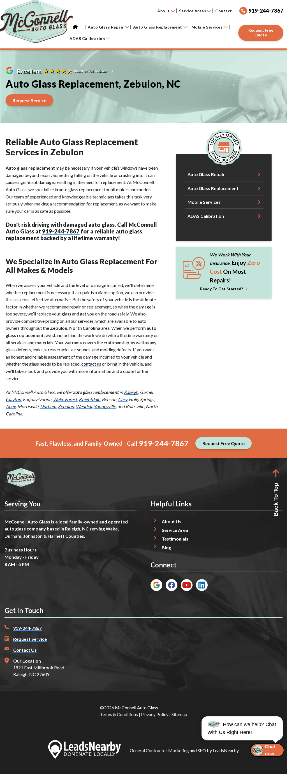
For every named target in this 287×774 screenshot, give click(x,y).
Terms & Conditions (119, 714)
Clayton (13, 399)
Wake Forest (65, 399)
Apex (11, 406)
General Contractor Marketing (159, 750)
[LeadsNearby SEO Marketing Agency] (84, 750)
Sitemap (179, 714)
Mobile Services (207, 27)
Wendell (84, 406)
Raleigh (131, 392)
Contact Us (25, 650)
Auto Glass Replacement (157, 27)
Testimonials (175, 538)
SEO (202, 750)
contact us (91, 363)
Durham (48, 406)
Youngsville (105, 406)
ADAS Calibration (87, 38)
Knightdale (89, 399)
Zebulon (66, 406)
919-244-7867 (61, 231)
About (163, 10)
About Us (171, 521)
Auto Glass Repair (106, 27)
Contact (223, 10)
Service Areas (192, 10)
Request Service (30, 639)
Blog (166, 547)
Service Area (175, 530)
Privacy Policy (154, 714)
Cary (122, 399)
